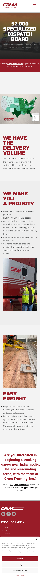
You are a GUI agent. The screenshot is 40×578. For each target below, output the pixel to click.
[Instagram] (8, 514)
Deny (20, 565)
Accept (20, 559)
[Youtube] (14, 514)
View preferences (20, 570)
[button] (37, 539)
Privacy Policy (20, 575)
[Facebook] (3, 514)
